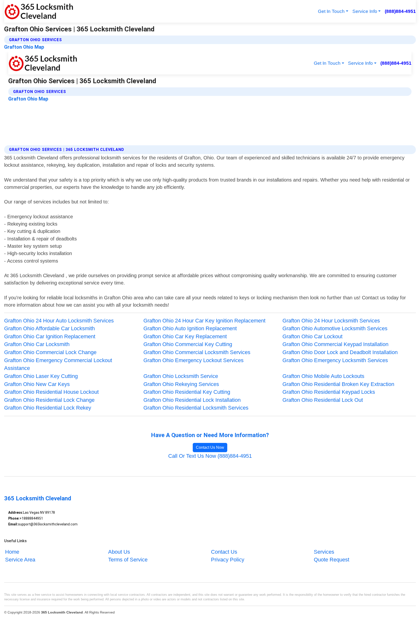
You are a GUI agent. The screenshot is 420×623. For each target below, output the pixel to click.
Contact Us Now (210, 447)
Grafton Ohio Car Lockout (312, 336)
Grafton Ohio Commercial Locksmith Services (196, 352)
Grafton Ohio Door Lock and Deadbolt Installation (340, 352)
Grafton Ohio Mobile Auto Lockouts (323, 376)
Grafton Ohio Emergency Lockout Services (193, 360)
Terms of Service (128, 560)
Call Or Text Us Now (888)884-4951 (210, 456)
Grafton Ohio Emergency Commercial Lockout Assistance (58, 364)
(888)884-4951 (400, 11)
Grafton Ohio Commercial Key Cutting (187, 344)
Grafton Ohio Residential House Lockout (51, 392)
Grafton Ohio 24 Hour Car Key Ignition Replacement (204, 321)
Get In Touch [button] (331, 11)
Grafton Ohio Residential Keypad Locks (328, 392)
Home (12, 552)
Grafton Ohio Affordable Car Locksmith (49, 328)
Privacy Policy (227, 560)
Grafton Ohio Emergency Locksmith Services (335, 360)
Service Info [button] (364, 11)
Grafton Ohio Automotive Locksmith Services (334, 328)
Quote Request (331, 560)
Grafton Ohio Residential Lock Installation (192, 400)
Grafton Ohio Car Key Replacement (185, 336)
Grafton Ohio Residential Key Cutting (186, 392)
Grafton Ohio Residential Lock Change (49, 400)
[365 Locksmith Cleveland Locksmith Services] (38, 11)
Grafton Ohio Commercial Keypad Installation (335, 344)
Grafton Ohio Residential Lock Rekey (47, 408)
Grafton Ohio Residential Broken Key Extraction (338, 384)
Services (324, 552)
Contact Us (224, 552)
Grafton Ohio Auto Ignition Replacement (190, 328)
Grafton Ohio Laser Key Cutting (41, 376)
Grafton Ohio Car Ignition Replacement (49, 336)
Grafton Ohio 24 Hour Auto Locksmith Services (59, 321)
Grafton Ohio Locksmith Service (180, 376)
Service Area (20, 560)
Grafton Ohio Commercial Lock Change (50, 352)
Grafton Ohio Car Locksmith (37, 344)
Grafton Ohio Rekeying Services (181, 384)
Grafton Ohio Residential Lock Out (322, 400)
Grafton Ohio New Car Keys (37, 384)
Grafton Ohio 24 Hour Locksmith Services (331, 321)
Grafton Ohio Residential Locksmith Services (195, 408)
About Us (119, 552)
